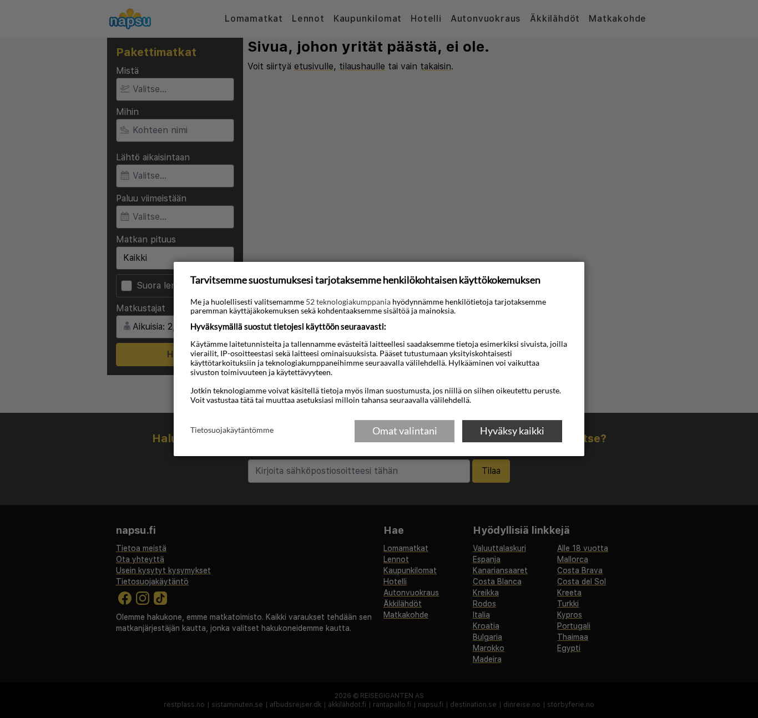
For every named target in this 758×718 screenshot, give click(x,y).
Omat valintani (404, 430)
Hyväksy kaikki (512, 430)
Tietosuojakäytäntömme (232, 430)
